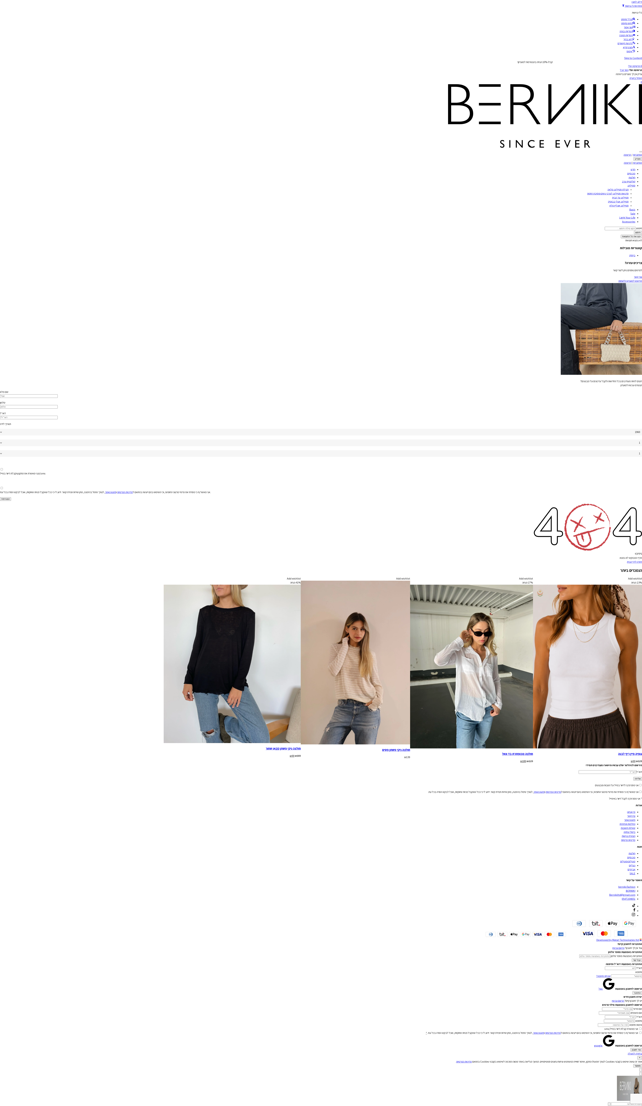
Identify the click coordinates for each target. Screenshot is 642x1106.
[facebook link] (634, 911)
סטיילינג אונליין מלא (619, 205)
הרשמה (627, 155)
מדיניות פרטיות (628, 840)
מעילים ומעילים (627, 861)
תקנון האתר (110, 492)
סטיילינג (631, 185)
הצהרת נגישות (628, 836)
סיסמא (638, 972)
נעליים (632, 865)
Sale (632, 213)
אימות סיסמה (635, 1025)
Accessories (628, 221)
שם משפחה (636, 1013)
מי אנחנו (631, 812)
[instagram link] (633, 915)
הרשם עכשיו (618, 948)
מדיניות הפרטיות (125, 492)
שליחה (638, 778)
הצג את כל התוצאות (631, 236)
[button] (632, 6)
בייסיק (632, 255)
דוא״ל (3, 413)
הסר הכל (624, 70)
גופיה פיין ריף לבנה (630, 754)
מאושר (638, 1066)
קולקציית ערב (628, 181)
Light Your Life (627, 217)
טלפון (2, 402)
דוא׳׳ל (639, 772)
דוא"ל (639, 968)
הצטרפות (5, 499)
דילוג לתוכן (637, 2)
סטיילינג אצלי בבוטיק (618, 201)
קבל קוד (637, 960)
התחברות (637, 155)
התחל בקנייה (635, 78)
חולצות (632, 177)
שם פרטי (637, 1009)
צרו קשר (631, 816)
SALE (632, 873)
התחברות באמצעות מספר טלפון (626, 956)
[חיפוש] (640, 151)
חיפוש (639, 228)
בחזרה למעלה (635, 1053)
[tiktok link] (633, 906)
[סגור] (639, 1058)
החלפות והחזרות (627, 824)
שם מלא (4, 392)
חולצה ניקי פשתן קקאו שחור (283, 748)
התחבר (637, 993)
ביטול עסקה (629, 832)
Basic (632, 209)
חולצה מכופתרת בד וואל (517, 754)
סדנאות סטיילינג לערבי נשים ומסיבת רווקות (608, 193)
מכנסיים (631, 173)
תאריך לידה (5, 424)
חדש (633, 169)
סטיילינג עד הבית (620, 197)
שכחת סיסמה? (603, 976)
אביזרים (631, 869)
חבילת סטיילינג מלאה (618, 189)
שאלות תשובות (628, 828)
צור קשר (638, 277)
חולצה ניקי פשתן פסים (396, 750)
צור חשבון (636, 1050)
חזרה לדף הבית (634, 562)
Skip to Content (633, 58)
